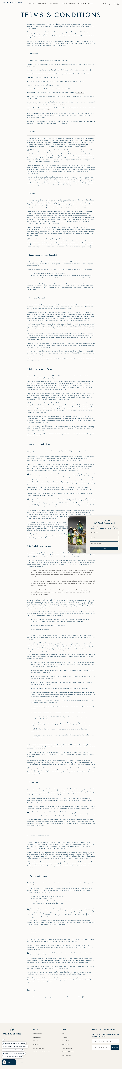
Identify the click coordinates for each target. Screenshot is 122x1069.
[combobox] (103, 543)
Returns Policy (32, 885)
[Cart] (118, 3)
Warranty (65, 1037)
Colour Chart (36, 1041)
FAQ (63, 1034)
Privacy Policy (80, 93)
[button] (31, 4)
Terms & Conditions (68, 1041)
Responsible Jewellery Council (41, 1052)
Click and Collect (67, 1048)
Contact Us (86, 997)
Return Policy (48, 110)
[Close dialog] (120, 518)
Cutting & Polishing (38, 1048)
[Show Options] (117, 543)
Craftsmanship (37, 1037)
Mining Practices (37, 1034)
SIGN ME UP (104, 548)
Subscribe (115, 1047)
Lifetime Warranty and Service (57, 104)
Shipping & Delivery (68, 1052)
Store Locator (36, 1044)
